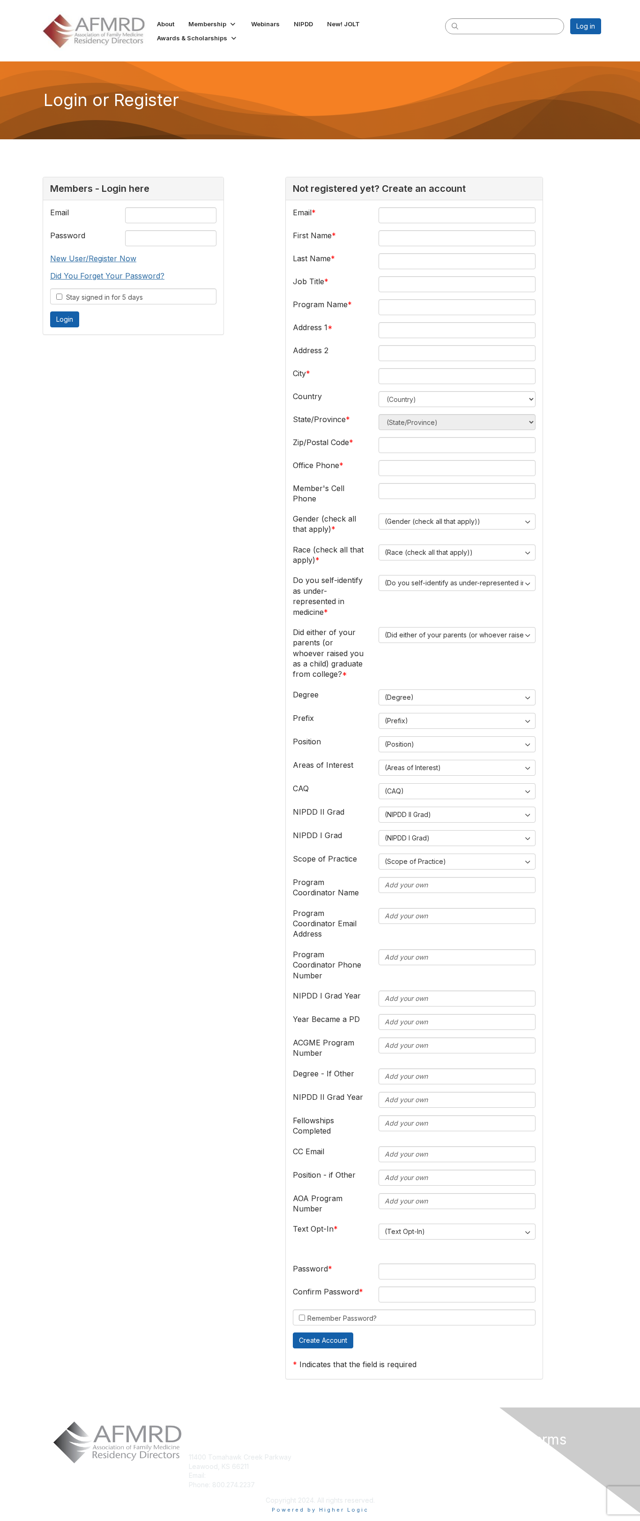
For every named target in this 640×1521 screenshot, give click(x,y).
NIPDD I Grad (317, 835)
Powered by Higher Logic (320, 1509)
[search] (455, 25)
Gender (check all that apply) (324, 524)
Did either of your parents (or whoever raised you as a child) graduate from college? (328, 653)
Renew (334, 1466)
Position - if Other (324, 1175)
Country (307, 396)
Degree (306, 694)
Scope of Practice (325, 858)
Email (59, 212)
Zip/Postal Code (321, 442)
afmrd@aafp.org (233, 1475)
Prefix (303, 718)
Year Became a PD (326, 1019)
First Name (312, 235)
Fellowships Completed (313, 1125)
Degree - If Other (323, 1073)
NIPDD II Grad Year (328, 1097)
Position (307, 741)
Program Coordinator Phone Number (327, 965)
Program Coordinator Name (326, 887)
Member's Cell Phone (318, 493)
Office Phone (316, 465)
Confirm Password (326, 1291)
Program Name (320, 304)
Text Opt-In (313, 1228)
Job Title (308, 281)
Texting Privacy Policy (494, 1486)
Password (67, 235)
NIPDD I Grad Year (327, 995)
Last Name (312, 258)
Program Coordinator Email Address (325, 923)
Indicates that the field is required (358, 1364)
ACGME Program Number (323, 1048)
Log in (585, 26)
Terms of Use (481, 1472)
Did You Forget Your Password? (107, 275)
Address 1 (310, 327)
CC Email (308, 1151)
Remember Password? (342, 1318)
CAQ (301, 788)
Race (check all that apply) (328, 555)
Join (330, 1457)
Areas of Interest (323, 765)
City (299, 373)
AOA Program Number (317, 1203)
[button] (212, 24)
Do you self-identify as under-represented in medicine (328, 595)
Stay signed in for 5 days (102, 297)
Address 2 (310, 350)
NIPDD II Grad (318, 812)
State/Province (319, 419)
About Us (474, 1457)
